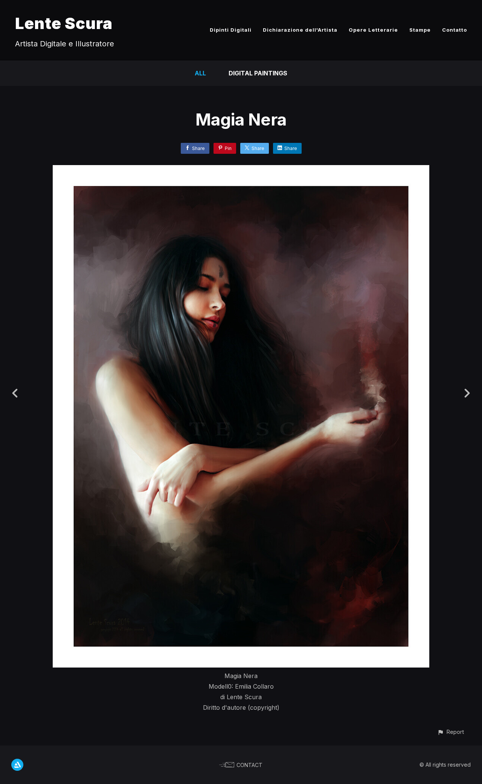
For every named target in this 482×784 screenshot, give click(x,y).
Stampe (420, 30)
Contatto (454, 30)
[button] (450, 732)
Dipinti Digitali (231, 30)
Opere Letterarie (373, 30)
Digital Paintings (258, 73)
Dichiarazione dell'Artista (300, 30)
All (200, 73)
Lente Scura (64, 23)
